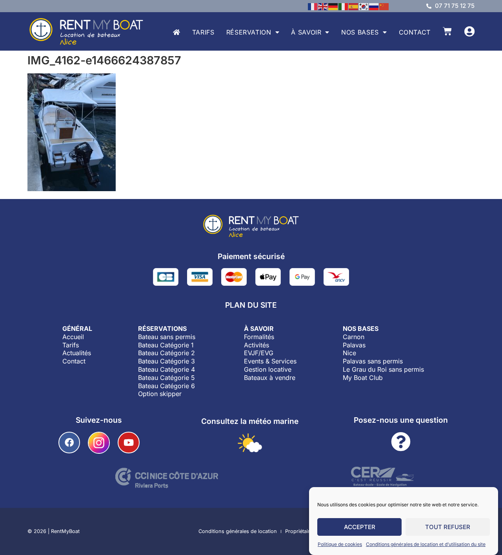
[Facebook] (69, 442)
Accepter (359, 527)
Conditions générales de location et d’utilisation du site (426, 544)
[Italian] (343, 6)
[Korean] (364, 6)
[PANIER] (447, 31)
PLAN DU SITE (251, 305)
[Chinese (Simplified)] (384, 6)
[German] (333, 6)
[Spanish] (354, 6)
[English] (323, 6)
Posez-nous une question (401, 420)
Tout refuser (447, 527)
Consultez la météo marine (249, 421)
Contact (415, 32)
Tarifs (203, 32)
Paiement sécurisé (251, 256)
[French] (313, 6)
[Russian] (374, 6)
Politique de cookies (340, 544)
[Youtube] (128, 442)
